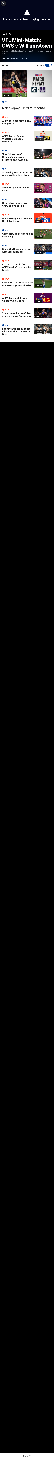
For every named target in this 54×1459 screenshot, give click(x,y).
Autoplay (40, 65)
